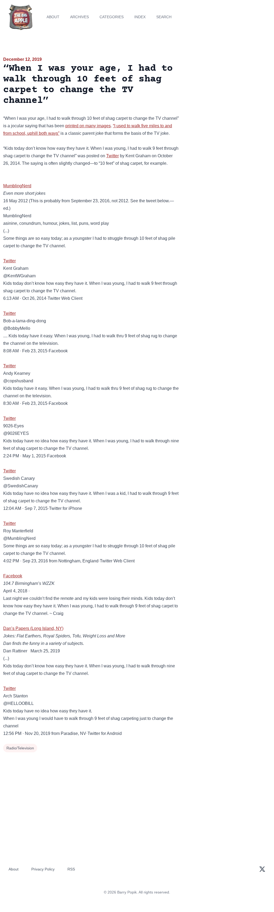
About (53, 17)
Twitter (112, 156)
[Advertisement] (228, 93)
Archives (79, 17)
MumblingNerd (17, 186)
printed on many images (88, 126)
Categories (112, 17)
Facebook (12, 576)
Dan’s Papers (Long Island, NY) (33, 628)
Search (164, 17)
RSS (71, 869)
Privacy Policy (43, 869)
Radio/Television (20, 748)
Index (140, 17)
